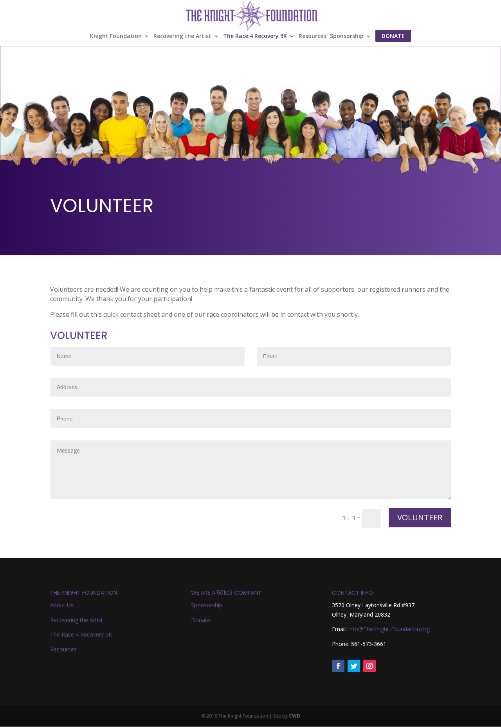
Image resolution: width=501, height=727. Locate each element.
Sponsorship (347, 36)
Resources (312, 36)
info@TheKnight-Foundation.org (389, 629)
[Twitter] (354, 666)
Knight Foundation (116, 36)
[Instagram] (369, 666)
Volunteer (419, 517)
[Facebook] (338, 666)
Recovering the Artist (182, 36)
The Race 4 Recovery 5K (255, 36)
